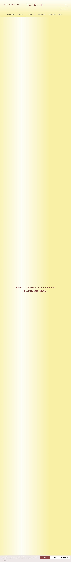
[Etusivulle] (35, 5)
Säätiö (60, 14)
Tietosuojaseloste (7, 560)
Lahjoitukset (51, 14)
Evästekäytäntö (3, 560)
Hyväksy (45, 557)
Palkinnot (30, 14)
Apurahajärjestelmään (62, 6)
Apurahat (20, 14)
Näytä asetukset (65, 557)
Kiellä (55, 557)
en (65, 4)
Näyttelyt (40, 14)
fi (63, 4)
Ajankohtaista (11, 14)
